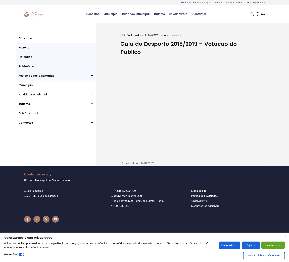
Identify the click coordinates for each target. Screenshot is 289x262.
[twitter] (46, 219)
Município (110, 14)
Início (123, 35)
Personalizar (228, 245)
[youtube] (55, 219)
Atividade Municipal (135, 14)
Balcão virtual (178, 14)
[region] (144, 247)
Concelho (93, 14)
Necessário (10, 254)
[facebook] (27, 219)
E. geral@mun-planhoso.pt (126, 196)
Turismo (159, 14)
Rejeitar (251, 245)
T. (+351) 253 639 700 (123, 191)
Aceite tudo (273, 245)
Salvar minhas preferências (264, 255)
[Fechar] (285, 236)
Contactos (199, 14)
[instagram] (36, 219)
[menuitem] (93, 14)
